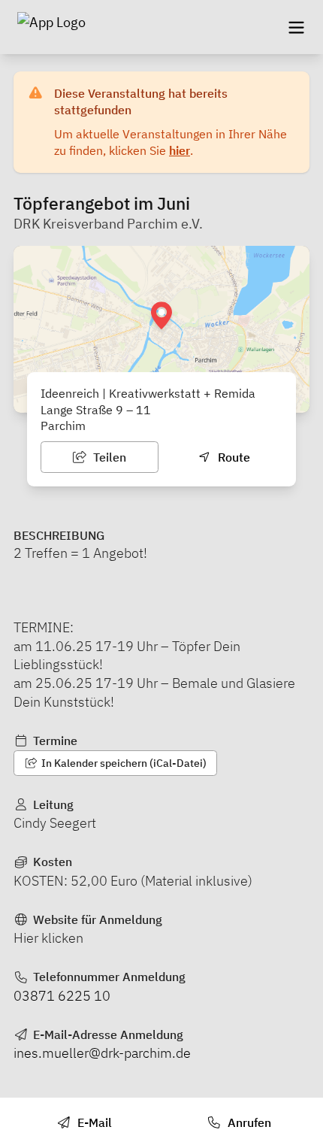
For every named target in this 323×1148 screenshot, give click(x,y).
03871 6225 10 (62, 995)
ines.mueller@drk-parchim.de (102, 1053)
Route (232, 457)
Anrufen (248, 1122)
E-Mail (93, 1122)
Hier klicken (48, 938)
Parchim (63, 425)
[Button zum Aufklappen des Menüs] (296, 27)
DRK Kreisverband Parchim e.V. (108, 223)
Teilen (108, 457)
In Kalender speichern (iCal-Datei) (123, 763)
